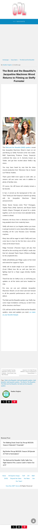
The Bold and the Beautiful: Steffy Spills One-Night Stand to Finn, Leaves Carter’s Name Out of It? (18, 462)
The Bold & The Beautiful (27, 382)
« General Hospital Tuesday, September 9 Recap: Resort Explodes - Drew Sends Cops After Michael (9, 372)
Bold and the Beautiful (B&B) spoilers (18, 147)
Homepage (6, 60)
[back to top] (33, 520)
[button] (19, 21)
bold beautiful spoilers (13, 382)
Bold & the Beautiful (10, 380)
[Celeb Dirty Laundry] (19, 16)
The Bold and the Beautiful (27, 60)
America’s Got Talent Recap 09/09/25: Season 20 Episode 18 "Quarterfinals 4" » (28, 371)
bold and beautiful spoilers (25, 380)
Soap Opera (14, 60)
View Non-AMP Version (13, 486)
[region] (19, 101)
